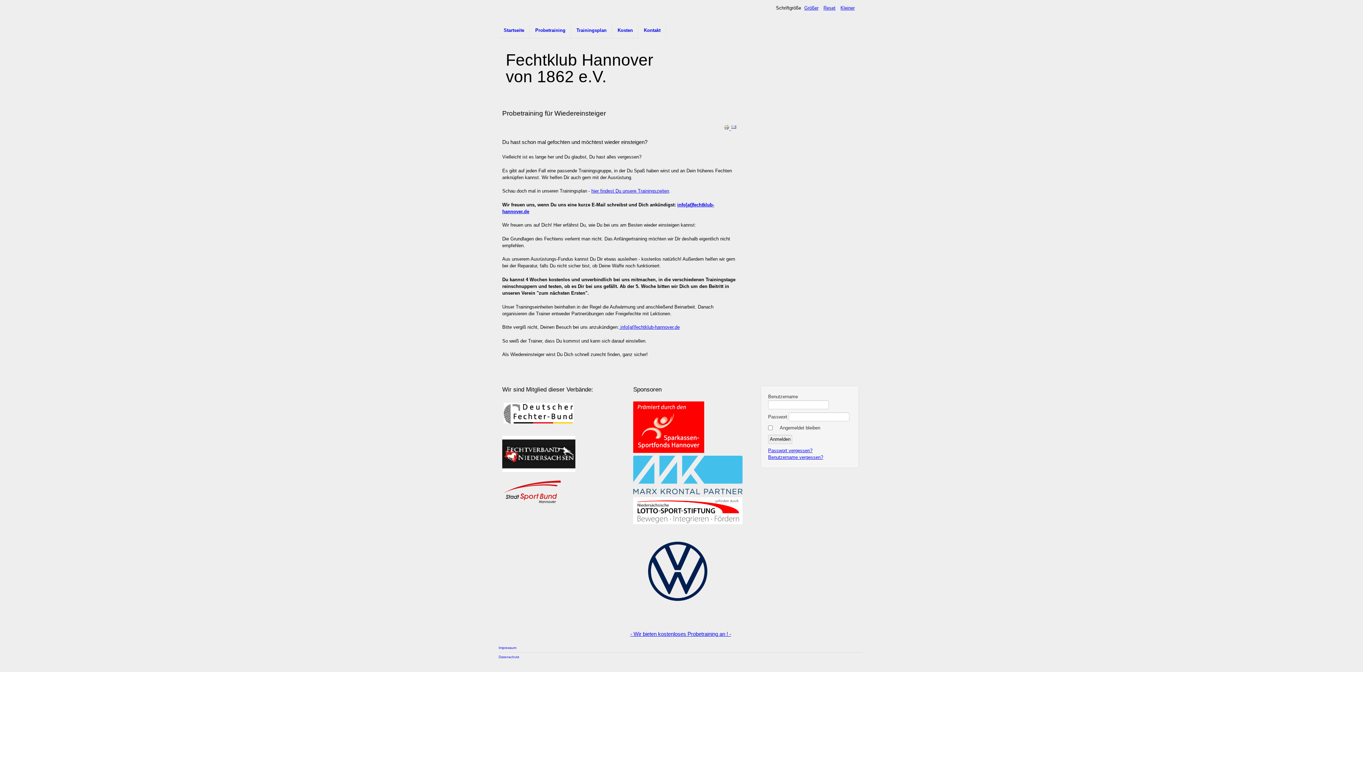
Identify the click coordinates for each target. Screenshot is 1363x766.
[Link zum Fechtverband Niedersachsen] (538, 470)
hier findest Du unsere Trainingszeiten (630, 191)
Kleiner (848, 8)
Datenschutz (509, 657)
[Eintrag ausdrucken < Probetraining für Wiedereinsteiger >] (727, 128)
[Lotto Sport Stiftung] (688, 522)
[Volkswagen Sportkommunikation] (677, 614)
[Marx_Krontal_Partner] (688, 492)
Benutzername (783, 396)
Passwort (777, 417)
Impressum (507, 648)
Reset (829, 8)
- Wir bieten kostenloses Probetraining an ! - (680, 634)
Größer (811, 8)
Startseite (514, 30)
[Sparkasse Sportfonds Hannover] (668, 451)
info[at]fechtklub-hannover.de (649, 327)
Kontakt (652, 30)
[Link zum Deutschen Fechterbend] (538, 425)
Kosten (625, 30)
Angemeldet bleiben (800, 428)
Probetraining (550, 30)
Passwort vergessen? (790, 450)
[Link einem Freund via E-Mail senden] (734, 128)
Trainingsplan (591, 30)
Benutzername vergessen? (795, 457)
